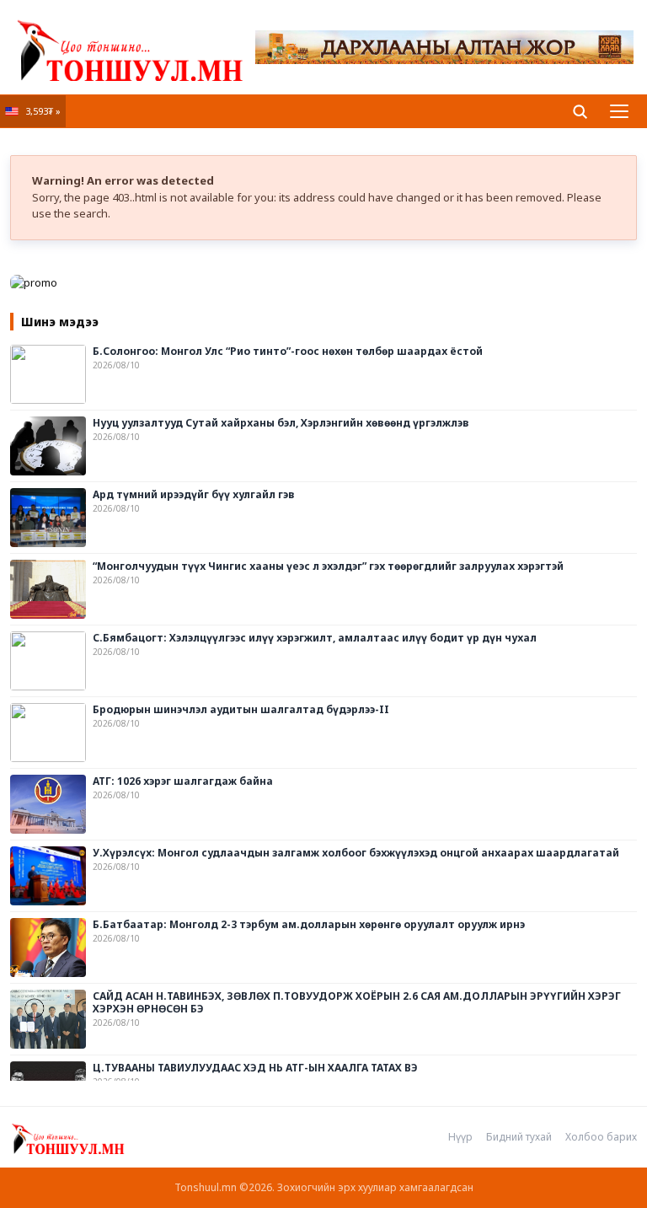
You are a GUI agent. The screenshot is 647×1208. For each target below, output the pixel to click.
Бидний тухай (519, 1137)
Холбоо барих (601, 1137)
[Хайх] (579, 111)
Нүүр (460, 1137)
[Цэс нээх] (619, 111)
